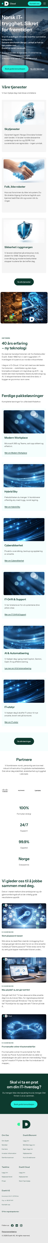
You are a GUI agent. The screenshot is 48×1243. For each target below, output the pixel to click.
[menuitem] (10, 1196)
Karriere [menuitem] (5, 1149)
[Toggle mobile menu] (44, 3)
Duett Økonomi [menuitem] (30, 1135)
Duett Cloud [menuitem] (24, 1167)
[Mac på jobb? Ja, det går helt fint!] (24, 984)
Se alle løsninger (24, 741)
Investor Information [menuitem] (9, 1153)
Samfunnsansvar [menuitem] (8, 1157)
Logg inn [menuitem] (26, 1141)
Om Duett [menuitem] (5, 1141)
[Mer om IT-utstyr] (24, 702)
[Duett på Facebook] (12, 1225)
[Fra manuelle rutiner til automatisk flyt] (24, 1041)
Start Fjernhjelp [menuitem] (24, 1181)
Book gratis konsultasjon (15, 69)
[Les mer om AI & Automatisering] (24, 648)
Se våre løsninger (37, 69)
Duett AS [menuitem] (6, 1190)
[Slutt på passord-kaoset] (24, 928)
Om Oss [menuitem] (5, 1135)
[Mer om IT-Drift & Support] (24, 594)
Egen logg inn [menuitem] (28, 1149)
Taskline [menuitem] (5, 1167)
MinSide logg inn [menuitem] (29, 1145)
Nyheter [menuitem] (5, 1145)
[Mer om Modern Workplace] (24, 432)
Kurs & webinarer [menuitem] (29, 1157)
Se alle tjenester (24, 282)
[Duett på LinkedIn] (16, 1225)
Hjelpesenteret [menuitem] (7, 1177)
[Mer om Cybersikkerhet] (24, 540)
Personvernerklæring (9, 1232)
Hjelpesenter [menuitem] (27, 1153)
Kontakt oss (34, 3)
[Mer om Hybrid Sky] (24, 486)
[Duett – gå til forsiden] (9, 3)
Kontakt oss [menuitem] (6, 1204)
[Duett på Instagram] (21, 1225)
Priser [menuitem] (4, 1181)
